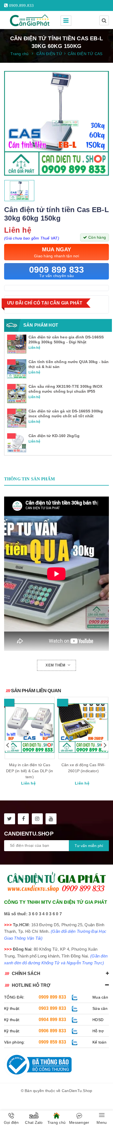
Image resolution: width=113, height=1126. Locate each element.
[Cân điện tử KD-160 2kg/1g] (16, 442)
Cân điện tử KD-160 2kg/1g (54, 436)
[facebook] (23, 818)
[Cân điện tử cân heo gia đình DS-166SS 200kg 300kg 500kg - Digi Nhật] (16, 344)
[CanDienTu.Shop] (30, 20)
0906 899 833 (52, 1030)
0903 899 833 (52, 1008)
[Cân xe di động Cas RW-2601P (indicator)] (83, 728)
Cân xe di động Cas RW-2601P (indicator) (83, 768)
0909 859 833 (52, 1042)
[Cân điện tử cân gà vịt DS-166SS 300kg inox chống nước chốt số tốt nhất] (16, 418)
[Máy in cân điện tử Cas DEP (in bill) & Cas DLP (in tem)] (29, 728)
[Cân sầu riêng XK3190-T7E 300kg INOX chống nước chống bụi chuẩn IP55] (16, 393)
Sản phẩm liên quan (36, 690)
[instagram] (37, 818)
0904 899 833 (52, 1019)
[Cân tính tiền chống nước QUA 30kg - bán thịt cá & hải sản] (16, 368)
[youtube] (51, 818)
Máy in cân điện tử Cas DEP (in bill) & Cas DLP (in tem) (29, 771)
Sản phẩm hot (40, 325)
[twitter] (9, 818)
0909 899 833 (52, 997)
